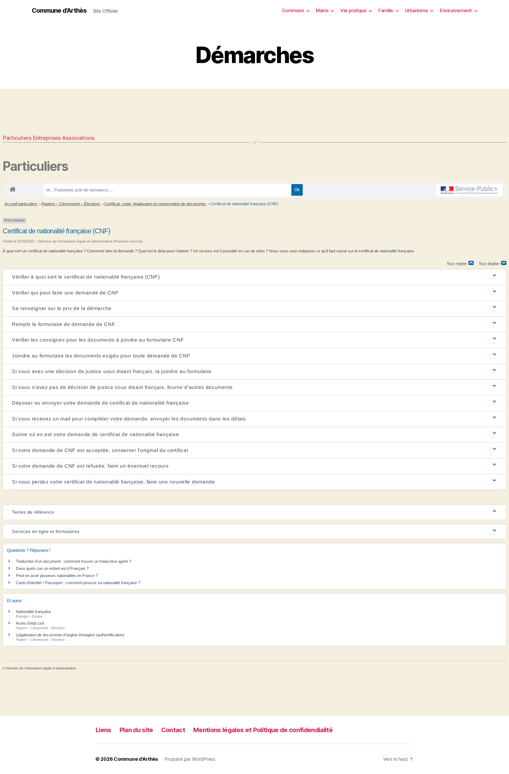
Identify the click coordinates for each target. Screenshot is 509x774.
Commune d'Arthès (59, 10)
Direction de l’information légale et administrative (41, 668)
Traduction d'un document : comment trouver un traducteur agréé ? (73, 561)
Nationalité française (33, 611)
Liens (103, 730)
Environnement (456, 10)
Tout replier (457, 263)
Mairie (322, 10)
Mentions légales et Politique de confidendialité (263, 730)
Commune (293, 10)
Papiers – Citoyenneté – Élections (71, 204)
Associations (78, 138)
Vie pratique (353, 10)
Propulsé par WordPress (189, 759)
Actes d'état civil (30, 623)
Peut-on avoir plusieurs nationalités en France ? (57, 575)
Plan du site (136, 730)
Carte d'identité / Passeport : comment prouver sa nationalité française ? (78, 582)
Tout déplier (490, 263)
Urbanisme (416, 10)
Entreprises (47, 138)
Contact (173, 730)
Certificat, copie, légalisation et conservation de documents (155, 204)
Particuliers (17, 138)
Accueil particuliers (21, 204)
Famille (385, 10)
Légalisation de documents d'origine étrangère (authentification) (70, 635)
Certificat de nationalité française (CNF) (244, 204)
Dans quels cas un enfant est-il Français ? (52, 568)
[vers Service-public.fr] (469, 190)
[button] (254, 277)
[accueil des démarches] (13, 188)
